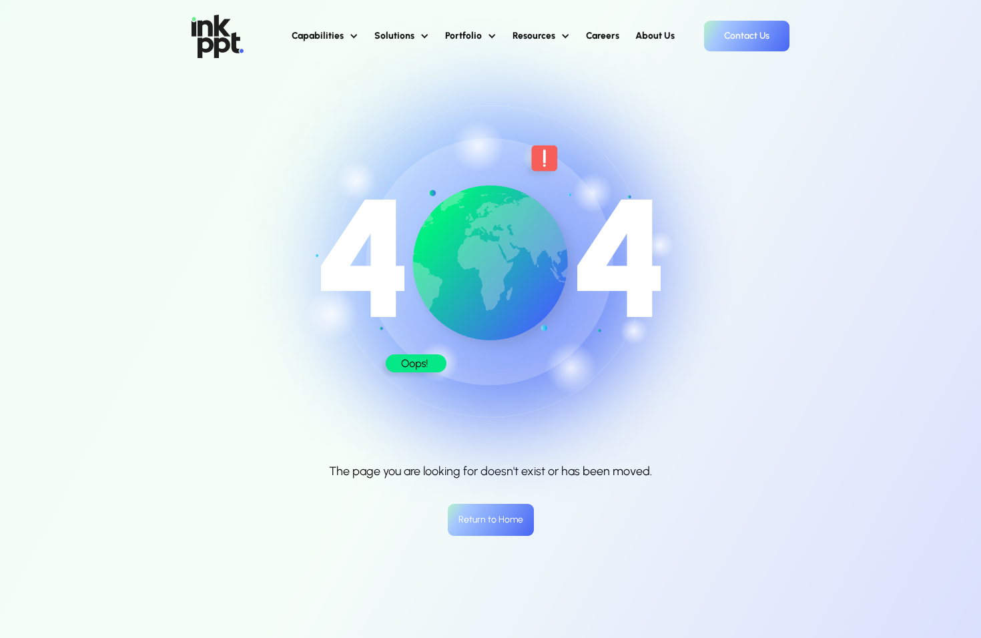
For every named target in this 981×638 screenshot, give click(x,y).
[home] (218, 36)
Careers (602, 35)
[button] (325, 36)
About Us (655, 35)
